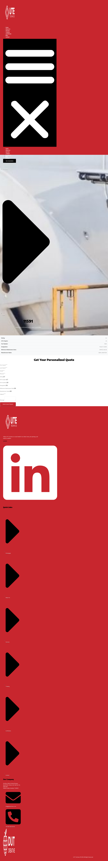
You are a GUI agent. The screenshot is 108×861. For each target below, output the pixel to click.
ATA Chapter (3, 379)
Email (1, 371)
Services (8, 151)
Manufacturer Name (5, 391)
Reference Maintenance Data (7, 388)
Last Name (2, 368)
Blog (7, 156)
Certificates (8, 155)
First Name (2, 365)
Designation (3, 385)
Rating (1, 376)
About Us (8, 150)
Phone (1, 373)
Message (2, 400)
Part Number (3, 382)
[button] (29, 93)
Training (8, 153)
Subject (2, 394)
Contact (8, 37)
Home (7, 148)
